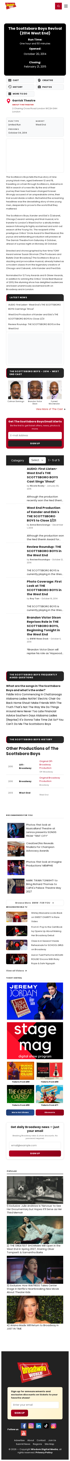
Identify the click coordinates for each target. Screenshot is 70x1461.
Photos (47, 87)
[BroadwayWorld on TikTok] (46, 1426)
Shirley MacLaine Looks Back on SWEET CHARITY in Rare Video (46, 917)
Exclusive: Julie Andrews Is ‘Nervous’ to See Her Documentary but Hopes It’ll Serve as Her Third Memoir (34, 1209)
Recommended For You (19, 815)
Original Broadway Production (49, 779)
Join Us (52, 1440)
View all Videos (15, 970)
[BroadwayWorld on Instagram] (31, 1426)
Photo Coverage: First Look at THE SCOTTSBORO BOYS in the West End (44, 587)
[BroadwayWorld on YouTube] (24, 1433)
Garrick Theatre (23, 100)
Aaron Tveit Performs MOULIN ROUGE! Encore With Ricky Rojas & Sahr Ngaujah (47, 959)
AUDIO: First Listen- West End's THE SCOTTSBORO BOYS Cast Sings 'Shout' (42, 475)
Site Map (49, 1444)
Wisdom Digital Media (44, 1449)
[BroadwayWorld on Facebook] (24, 1426)
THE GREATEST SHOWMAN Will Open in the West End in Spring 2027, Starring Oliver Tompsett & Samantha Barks (33, 1249)
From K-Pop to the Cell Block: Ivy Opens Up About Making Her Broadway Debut (47, 931)
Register (40, 6)
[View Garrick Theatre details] (35, 155)
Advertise (19, 1440)
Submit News (23, 1444)
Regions (37, 1444)
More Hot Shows (20, 1112)
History (17, 87)
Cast (16, 80)
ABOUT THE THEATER (23, 105)
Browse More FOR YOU (32, 902)
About (30, 1440)
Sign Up (35, 443)
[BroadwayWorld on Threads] (53, 1426)
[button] (58, 6)
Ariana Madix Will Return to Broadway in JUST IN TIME (33, 1327)
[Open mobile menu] (66, 6)
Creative (47, 80)
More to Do (20, 93)
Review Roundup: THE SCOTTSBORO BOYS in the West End (44, 551)
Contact (41, 1440)
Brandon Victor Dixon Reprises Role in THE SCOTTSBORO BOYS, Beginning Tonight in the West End (44, 625)
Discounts (50, 1112)
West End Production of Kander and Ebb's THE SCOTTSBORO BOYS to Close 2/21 (43, 514)
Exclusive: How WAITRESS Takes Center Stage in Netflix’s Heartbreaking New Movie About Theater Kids (33, 1289)
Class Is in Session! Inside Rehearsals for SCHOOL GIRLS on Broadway (47, 945)
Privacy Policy (44, 1452)
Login (49, 6)
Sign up (35, 1153)
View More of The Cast (49, 409)
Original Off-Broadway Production (46, 765)
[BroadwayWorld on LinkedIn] (39, 1426)
